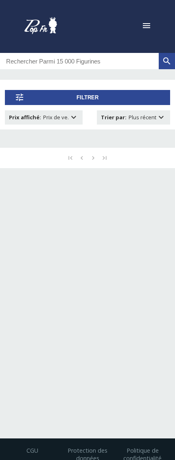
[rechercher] (167, 61)
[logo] (40, 26)
